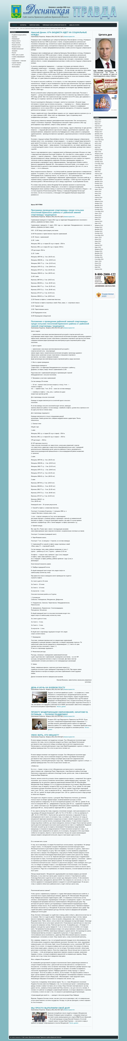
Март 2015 (98, 175)
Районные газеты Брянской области (54, 25)
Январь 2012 (98, 251)
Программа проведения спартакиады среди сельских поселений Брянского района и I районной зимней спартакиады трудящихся (57, 212)
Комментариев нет (69, 36)
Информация (15, 39)
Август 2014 (98, 189)
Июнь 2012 (98, 241)
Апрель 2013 (98, 221)
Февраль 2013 (99, 225)
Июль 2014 (98, 191)
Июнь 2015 (98, 169)
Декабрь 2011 (99, 253)
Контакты (23, 25)
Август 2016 (98, 141)
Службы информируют (18, 56)
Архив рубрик (15, 66)
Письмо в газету (16, 45)
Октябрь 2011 (99, 257)
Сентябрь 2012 (99, 235)
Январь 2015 (98, 179)
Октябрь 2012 (99, 233)
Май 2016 (97, 147)
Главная (14, 25)
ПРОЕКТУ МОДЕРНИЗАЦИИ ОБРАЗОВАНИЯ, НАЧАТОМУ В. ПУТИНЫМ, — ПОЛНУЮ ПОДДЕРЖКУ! (59, 713)
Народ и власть (16, 41)
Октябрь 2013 (99, 209)
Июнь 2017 (98, 122)
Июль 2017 (98, 120)
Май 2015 (97, 171)
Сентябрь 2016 (99, 139)
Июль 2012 (98, 239)
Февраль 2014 (99, 201)
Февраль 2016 (99, 153)
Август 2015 (98, 165)
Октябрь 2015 (99, 161)
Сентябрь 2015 (99, 163)
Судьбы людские (16, 62)
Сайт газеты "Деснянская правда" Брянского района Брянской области (35, 28)
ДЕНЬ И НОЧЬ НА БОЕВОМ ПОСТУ (48, 687)
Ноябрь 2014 (98, 183)
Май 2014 (97, 195)
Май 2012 (97, 243)
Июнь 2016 (98, 145)
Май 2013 (97, 219)
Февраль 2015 (99, 177)
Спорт (13, 58)
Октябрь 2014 (99, 185)
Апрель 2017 (98, 126)
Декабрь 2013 (99, 205)
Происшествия (16, 47)
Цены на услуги (74, 25)
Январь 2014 (98, 203)
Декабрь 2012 (99, 229)
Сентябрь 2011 (99, 259)
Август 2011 (98, 261)
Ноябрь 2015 (98, 159)
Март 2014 (98, 199)
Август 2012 (98, 237)
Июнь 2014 (98, 193)
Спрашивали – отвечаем (19, 60)
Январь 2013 (98, 227)
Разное (14, 52)
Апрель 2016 (98, 149)
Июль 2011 (98, 263)
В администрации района (19, 35)
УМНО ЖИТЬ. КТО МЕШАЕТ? (45, 735)
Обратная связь (34, 25)
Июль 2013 (98, 215)
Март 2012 (98, 247)
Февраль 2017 (99, 129)
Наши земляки (16, 43)
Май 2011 (97, 267)
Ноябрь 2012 (98, 231)
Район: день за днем (18, 54)
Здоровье (14, 37)
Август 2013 (98, 213)
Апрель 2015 (98, 173)
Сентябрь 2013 (99, 211)
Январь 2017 (98, 131)
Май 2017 (97, 124)
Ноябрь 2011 (98, 255)
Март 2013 (98, 223)
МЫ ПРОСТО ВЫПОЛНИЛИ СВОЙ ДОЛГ (50, 1008)
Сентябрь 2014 (99, 187)
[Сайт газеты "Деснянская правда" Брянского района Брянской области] (63, 19)
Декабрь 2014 (99, 181)
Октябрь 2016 (99, 137)
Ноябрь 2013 (98, 207)
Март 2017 (98, 127)
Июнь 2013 (98, 217)
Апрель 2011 (98, 269)
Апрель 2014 (98, 197)
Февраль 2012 (99, 249)
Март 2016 (98, 151)
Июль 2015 (98, 167)
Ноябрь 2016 (98, 135)
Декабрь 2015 (99, 157)
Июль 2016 (98, 143)
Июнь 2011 (98, 265)
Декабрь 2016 (99, 133)
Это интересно (16, 64)
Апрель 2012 (98, 245)
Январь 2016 (98, 155)
